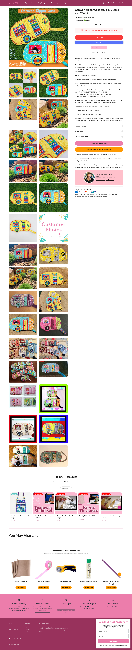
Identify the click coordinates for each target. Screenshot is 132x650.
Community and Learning (58, 3)
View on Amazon (21, 587)
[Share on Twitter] (100, 52)
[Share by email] (105, 52)
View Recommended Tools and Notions (99, 149)
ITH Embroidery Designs (38, 3)
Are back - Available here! (113, 606)
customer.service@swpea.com (42, 612)
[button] (99, 42)
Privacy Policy (11, 627)
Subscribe (113, 641)
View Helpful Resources (99, 143)
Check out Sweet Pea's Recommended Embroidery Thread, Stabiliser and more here (66, 610)
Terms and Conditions (13, 629)
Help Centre (27, 627)
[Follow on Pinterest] (17, 638)
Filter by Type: (66, 485)
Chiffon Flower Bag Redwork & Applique (89, 114)
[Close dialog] (128, 621)
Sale (84, 3)
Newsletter (27, 631)
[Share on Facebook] (97, 52)
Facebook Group (23, 606)
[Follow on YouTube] (21, 638)
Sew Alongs (74, 3)
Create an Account (12, 631)
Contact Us (27, 629)
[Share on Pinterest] (102, 52)
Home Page (24, 3)
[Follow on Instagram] (14, 638)
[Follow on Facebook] (10, 638)
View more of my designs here (105, 180)
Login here (95, 606)
